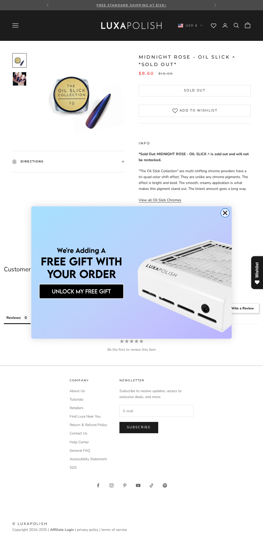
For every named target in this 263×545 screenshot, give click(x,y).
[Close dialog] (225, 212)
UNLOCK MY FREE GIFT (81, 291)
